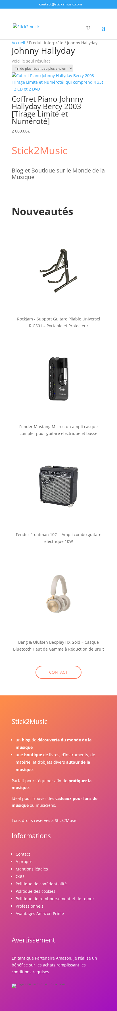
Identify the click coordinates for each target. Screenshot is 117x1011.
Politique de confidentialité (41, 883)
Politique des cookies (35, 891)
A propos (24, 861)
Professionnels (29, 906)
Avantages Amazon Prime (40, 913)
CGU (20, 876)
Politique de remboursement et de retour (55, 898)
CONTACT (58, 672)
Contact (23, 854)
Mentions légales (32, 869)
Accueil (18, 42)
